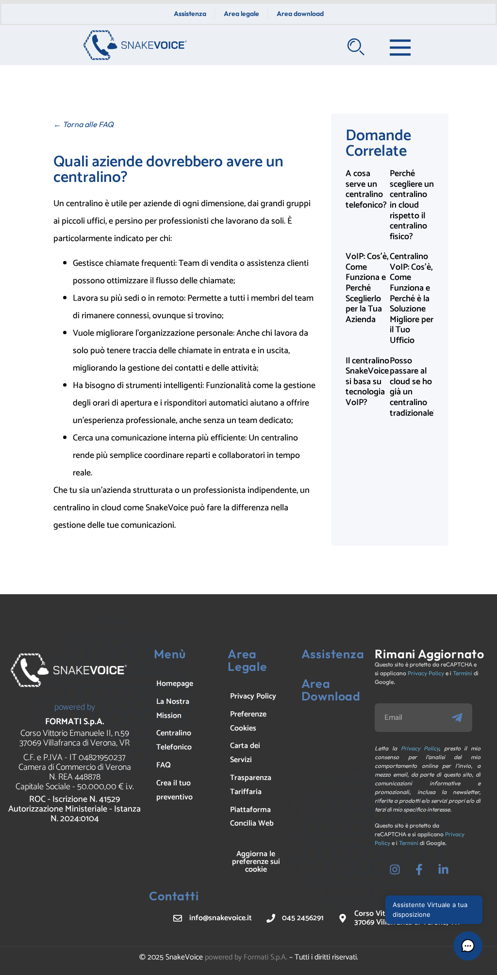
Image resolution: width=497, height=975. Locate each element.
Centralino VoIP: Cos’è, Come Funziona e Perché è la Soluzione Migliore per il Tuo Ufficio (411, 298)
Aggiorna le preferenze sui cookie (256, 861)
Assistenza (332, 654)
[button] (467, 945)
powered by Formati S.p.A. (246, 957)
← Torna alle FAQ (83, 124)
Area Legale (247, 660)
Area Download (331, 690)
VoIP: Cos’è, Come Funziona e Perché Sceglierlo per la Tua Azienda (367, 288)
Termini (462, 673)
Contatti (174, 896)
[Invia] (461, 717)
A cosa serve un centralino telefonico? (366, 189)
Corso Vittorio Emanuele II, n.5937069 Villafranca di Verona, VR (74, 738)
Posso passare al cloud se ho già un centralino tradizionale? (413, 387)
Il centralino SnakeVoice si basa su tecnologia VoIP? (367, 382)
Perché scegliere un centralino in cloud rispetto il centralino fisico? (412, 205)
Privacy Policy (426, 673)
